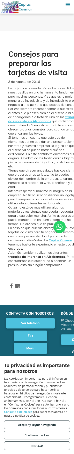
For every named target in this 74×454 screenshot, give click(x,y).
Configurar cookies (37, 435)
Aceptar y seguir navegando (37, 425)
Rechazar (37, 446)
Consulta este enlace (18, 412)
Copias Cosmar (60, 240)
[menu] (68, 4)
